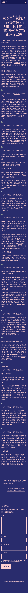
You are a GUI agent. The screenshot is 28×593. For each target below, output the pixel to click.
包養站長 (17, 94)
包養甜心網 (17, 63)
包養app (15, 284)
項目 (19, 16)
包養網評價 (11, 185)
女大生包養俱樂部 (16, 352)
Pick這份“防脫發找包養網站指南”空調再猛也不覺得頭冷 (14, 482)
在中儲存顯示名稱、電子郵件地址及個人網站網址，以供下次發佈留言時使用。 (14, 561)
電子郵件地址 (5, 544)
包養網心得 (21, 199)
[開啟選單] (26, 2)
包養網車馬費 (5, 79)
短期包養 (9, 71)
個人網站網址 (4, 553)
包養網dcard (17, 248)
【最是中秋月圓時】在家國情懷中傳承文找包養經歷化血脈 (16, 489)
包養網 (14, 53)
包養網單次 (9, 246)
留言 (2, 516)
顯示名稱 (4, 536)
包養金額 (7, 395)
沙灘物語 (4, 2)
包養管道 (5, 56)
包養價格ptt (21, 172)
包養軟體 (9, 46)
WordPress (20, 581)
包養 (8, 224)
